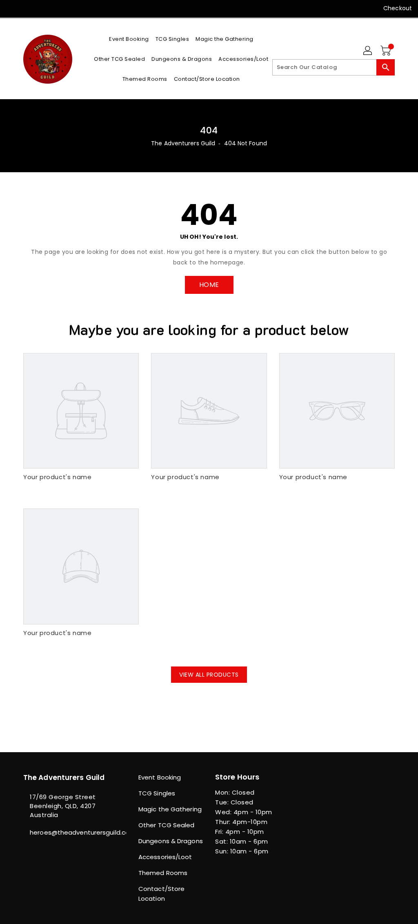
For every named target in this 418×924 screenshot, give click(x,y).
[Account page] (368, 51)
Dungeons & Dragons (170, 841)
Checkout (397, 8)
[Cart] (386, 51)
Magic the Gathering (170, 809)
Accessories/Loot (165, 857)
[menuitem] (129, 39)
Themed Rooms (162, 872)
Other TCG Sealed (166, 825)
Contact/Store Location (161, 893)
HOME (209, 284)
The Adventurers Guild (183, 143)
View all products (209, 675)
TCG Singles (156, 793)
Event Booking (159, 777)
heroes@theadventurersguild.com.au (66, 832)
